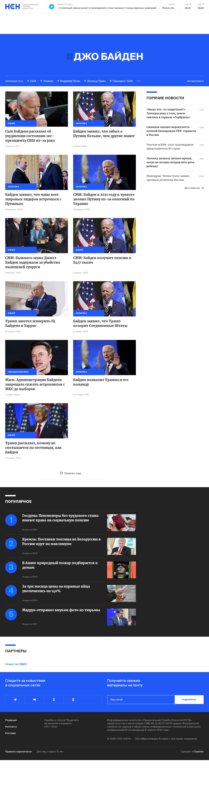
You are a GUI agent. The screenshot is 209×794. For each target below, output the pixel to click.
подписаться (189, 699)
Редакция (11, 720)
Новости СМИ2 (16, 664)
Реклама (10, 733)
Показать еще (72, 473)
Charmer (199, 751)
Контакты (11, 726)
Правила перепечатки (18, 751)
